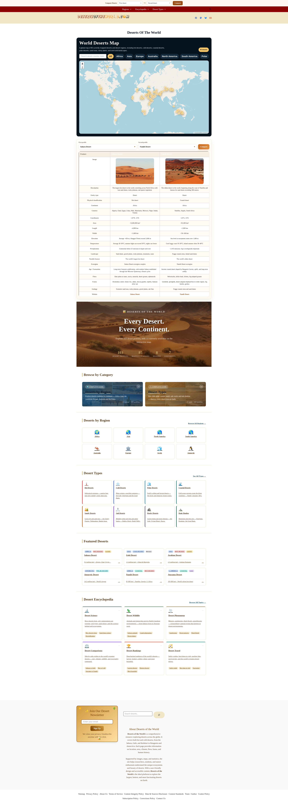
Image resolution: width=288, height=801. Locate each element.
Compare (178, 3)
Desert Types (158, 9)
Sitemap (81, 794)
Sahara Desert (135, 294)
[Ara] (159, 715)
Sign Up (97, 728)
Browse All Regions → (197, 423)
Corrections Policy (147, 798)
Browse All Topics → (197, 602)
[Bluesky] (206, 18)
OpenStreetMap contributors (201, 132)
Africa (119, 56)
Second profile (142, 142)
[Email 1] (210, 18)
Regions (125, 9)
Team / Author (191, 794)
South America (189, 56)
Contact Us (160, 798)
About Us (103, 794)
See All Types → (199, 476)
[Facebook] (196, 18)
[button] (130, 9)
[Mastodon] (201, 18)
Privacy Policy (92, 794)
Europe (140, 56)
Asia (129, 56)
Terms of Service (116, 794)
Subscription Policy (130, 798)
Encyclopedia (140, 9)
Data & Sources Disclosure (156, 794)
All (110, 56)
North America (169, 56)
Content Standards (176, 794)
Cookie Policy (204, 794)
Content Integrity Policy (134, 794)
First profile (82, 142)
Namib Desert (184, 294)
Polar (204, 56)
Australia (153, 56)
